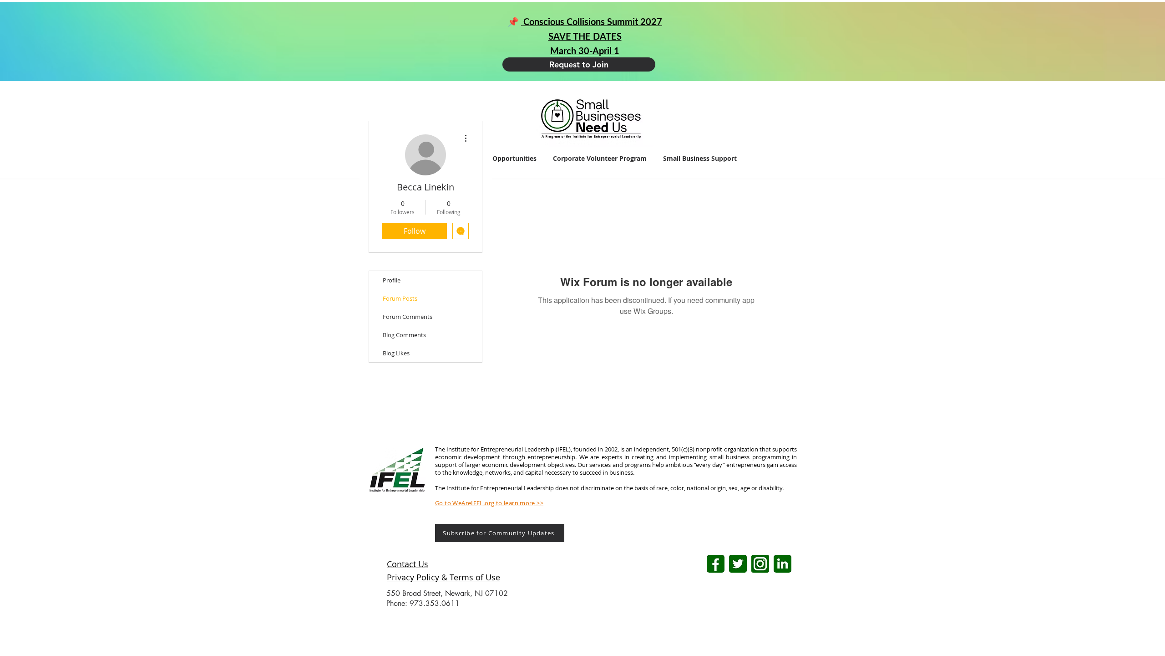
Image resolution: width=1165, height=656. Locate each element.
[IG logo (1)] (760, 564)
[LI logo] (782, 564)
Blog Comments (404, 335)
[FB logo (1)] (715, 564)
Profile (391, 280)
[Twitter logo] (738, 564)
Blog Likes (396, 353)
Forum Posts (400, 298)
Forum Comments (407, 317)
